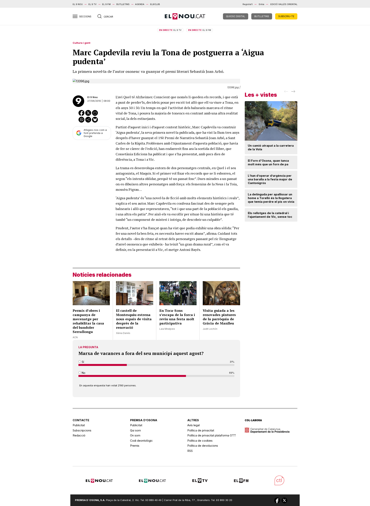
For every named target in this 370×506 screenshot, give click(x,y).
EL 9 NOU (78, 4)
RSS (190, 451)
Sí (82, 361)
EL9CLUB (155, 4)
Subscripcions (82, 430)
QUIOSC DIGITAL (235, 16)
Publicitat (79, 425)
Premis (134, 445)
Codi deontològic (141, 440)
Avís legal (193, 425)
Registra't (248, 4)
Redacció (79, 435)
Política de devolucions (202, 445)
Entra (261, 4)
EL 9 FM (106, 4)
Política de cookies (200, 440)
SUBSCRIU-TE (286, 16)
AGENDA (139, 4)
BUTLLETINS (123, 4)
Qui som (135, 430)
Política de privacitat (200, 430)
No (83, 372)
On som (135, 435)
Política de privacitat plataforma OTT (211, 435)
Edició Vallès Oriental (283, 4)
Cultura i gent (81, 42)
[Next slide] (292, 92)
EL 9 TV (92, 4)
